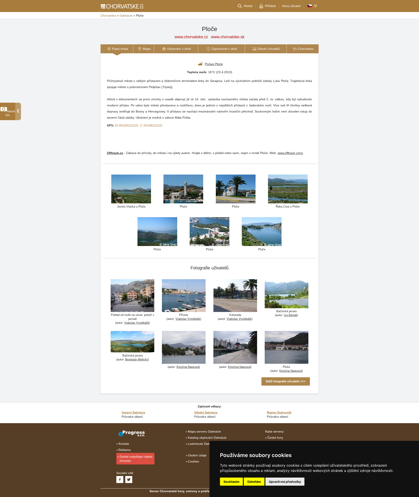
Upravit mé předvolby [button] (285, 481)
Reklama (124, 450)
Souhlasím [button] (231, 481)
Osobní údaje (197, 455)
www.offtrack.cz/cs (290, 153)
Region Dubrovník (279, 412)
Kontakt (123, 443)
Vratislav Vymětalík (136, 322)
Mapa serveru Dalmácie (204, 431)
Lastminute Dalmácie (202, 443)
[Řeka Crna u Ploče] (288, 189)
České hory (275, 437)
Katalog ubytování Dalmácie (207, 437)
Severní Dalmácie (133, 412)
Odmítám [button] (254, 481)
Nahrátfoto (10, 113)
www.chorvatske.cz (191, 37)
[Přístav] (184, 296)
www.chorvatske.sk (227, 37)
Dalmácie (126, 15)
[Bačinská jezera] (286, 294)
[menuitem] (116, 48)
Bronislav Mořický (136, 359)
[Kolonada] (235, 296)
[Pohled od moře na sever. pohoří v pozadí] (132, 296)
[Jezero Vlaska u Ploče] (131, 189)
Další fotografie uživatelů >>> (286, 381)
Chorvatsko (108, 15)
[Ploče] (183, 189)
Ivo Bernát (290, 315)
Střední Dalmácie (205, 412)
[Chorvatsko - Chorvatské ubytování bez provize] (121, 6)
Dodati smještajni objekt (136, 458)
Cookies (193, 461)
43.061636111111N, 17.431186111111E (139, 125)
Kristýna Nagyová (188, 367)
